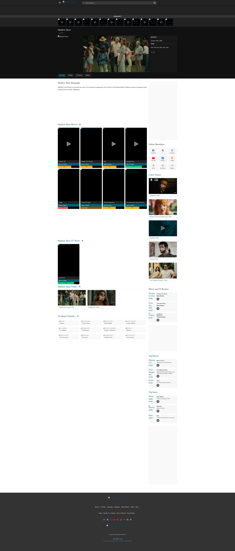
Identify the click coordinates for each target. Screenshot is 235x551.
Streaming (110, 507)
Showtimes (117, 507)
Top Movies (154, 355)
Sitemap (113, 513)
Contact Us (106, 513)
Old (105, 161)
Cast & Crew (84, 207)
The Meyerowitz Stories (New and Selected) (136, 202)
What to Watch (125, 507)
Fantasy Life (62, 161)
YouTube (153, 160)
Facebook (153, 152)
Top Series (153, 392)
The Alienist (62, 278)
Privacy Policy (131, 513)
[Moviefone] (70, 3)
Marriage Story (130, 161)
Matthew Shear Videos (67, 286)
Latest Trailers (155, 174)
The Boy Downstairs (109, 202)
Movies (97, 507)
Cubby (60, 202)
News (137, 507)
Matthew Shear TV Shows (69, 240)
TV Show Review (161, 317)
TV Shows (103, 507)
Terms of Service (121, 513)
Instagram (172, 152)
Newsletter (162, 168)
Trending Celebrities (66, 316)
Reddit (172, 160)
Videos (132, 507)
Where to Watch (63, 164)
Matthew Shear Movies (67, 124)
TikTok (153, 168)
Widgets (172, 168)
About (100, 513)
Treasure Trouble (85, 202)
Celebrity (61, 33)
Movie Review (160, 296)
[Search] (155, 3)
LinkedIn (163, 160)
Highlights (117, 16)
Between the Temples (87, 161)
